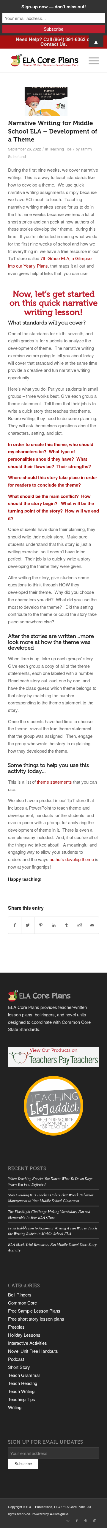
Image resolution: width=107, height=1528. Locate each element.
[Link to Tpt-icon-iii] (67, 1520)
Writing (14, 1407)
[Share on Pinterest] (40, 925)
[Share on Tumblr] (66, 925)
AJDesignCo (59, 1513)
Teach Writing (21, 1391)
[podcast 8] (46, 101)
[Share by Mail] (92, 925)
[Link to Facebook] (76, 1520)
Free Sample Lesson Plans (34, 1311)
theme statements (54, 782)
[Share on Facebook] (14, 925)
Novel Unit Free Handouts (33, 1351)
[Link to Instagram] (94, 1520)
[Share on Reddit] (79, 925)
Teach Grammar (24, 1375)
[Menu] (91, 60)
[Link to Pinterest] (85, 1520)
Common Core (22, 1302)
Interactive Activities (27, 1343)
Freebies (16, 1327)
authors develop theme (72, 859)
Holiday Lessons (24, 1335)
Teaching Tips (60, 148)
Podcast (16, 1359)
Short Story (19, 1367)
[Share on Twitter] (27, 925)
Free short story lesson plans (36, 1319)
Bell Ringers (20, 1294)
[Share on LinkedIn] (53, 925)
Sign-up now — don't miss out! (53, 6)
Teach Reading (22, 1383)
